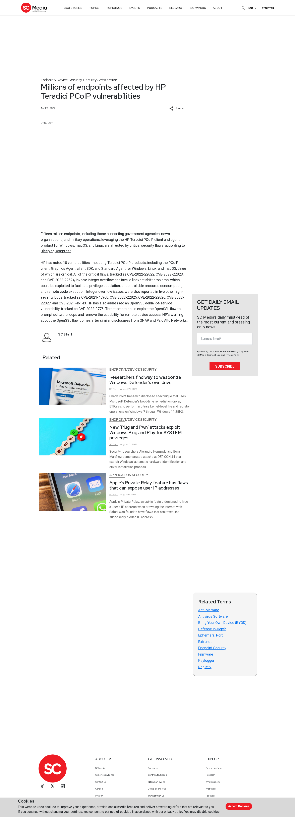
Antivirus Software (213, 616)
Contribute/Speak (157, 774)
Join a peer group (157, 788)
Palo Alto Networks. (172, 320)
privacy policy (173, 812)
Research (210, 774)
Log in (252, 8)
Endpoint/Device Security (61, 79)
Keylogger (206, 660)
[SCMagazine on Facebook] (42, 786)
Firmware (205, 654)
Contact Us (100, 782)
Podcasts (210, 795)
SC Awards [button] (198, 8)
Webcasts (211, 788)
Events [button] (134, 8)
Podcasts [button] (154, 8)
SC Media (100, 768)
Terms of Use (214, 355)
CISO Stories (73, 8)
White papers (213, 782)
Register (268, 8)
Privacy (99, 795)
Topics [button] (94, 8)
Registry (205, 667)
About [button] (218, 8)
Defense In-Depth (212, 629)
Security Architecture (100, 79)
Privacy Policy (232, 355)
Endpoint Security (212, 648)
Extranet (205, 642)
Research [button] (176, 8)
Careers (99, 788)
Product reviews (214, 768)
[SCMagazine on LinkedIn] (62, 786)
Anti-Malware (208, 610)
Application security (128, 475)
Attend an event (156, 782)
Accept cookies (238, 806)
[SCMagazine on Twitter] (52, 786)
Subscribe (224, 366)
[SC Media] (34, 7)
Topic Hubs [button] (114, 8)
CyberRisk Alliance (104, 774)
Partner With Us (156, 795)
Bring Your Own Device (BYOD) (222, 622)
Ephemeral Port (210, 635)
